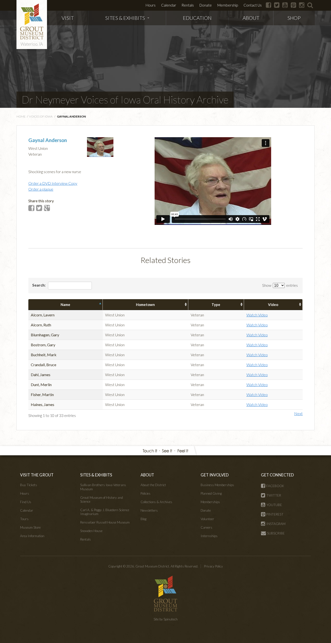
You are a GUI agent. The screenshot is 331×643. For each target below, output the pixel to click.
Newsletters (149, 510)
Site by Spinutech (166, 619)
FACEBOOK (275, 486)
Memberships (210, 502)
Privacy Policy (213, 566)
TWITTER (273, 495)
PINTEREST (275, 514)
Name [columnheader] (65, 304)
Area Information (32, 536)
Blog (143, 519)
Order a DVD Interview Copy (52, 183)
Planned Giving (211, 493)
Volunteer (207, 519)
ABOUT (251, 18)
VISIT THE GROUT (37, 475)
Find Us (25, 502)
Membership (227, 5)
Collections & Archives (156, 502)
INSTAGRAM (275, 524)
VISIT (68, 18)
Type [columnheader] (216, 304)
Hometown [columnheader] (145, 304)
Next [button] (298, 413)
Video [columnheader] (273, 304)
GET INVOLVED (215, 475)
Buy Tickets (28, 485)
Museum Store (30, 527)
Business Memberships (217, 485)
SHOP (294, 18)
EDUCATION (197, 18)
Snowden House (91, 531)
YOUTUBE (274, 505)
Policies (145, 493)
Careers (206, 527)
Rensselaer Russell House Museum (105, 522)
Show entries (280, 285)
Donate (205, 5)
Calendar (168, 5)
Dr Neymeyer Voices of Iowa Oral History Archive (125, 99)
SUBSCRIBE (276, 533)
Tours (24, 519)
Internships (209, 536)
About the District (153, 485)
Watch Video (257, 315)
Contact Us (253, 5)
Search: (39, 285)
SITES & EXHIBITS (125, 18)
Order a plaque (40, 189)
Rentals (187, 5)
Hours (151, 5)
